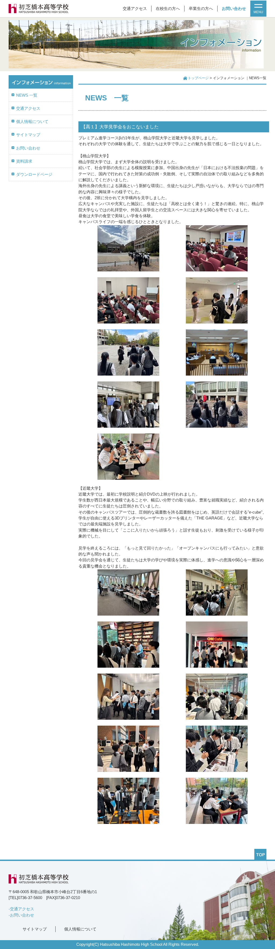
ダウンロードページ (34, 174)
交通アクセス (135, 8)
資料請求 (24, 161)
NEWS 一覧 (26, 95)
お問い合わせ (234, 8)
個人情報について (32, 121)
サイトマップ (28, 135)
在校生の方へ (168, 8)
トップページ (198, 78)
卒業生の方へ (201, 8)
